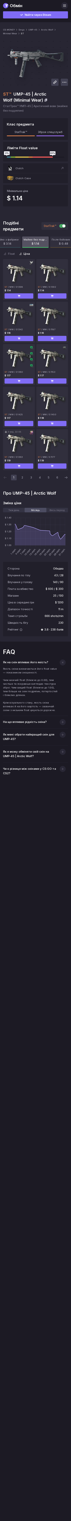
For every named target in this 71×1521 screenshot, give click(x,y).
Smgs (22, 29)
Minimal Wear (10, 33)
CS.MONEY (9, 29)
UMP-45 (32, 29)
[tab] (14, 510)
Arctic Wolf (47, 29)
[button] (35, 168)
